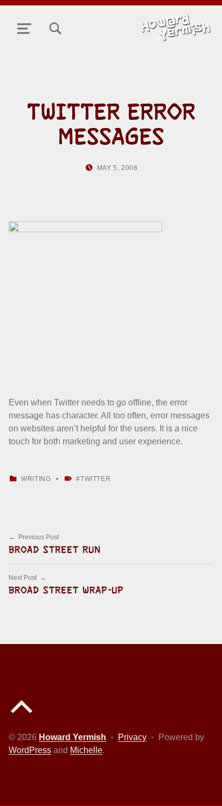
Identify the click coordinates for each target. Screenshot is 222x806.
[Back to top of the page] (21, 715)
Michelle (86, 750)
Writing (36, 479)
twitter (95, 479)
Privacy (132, 737)
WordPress (30, 750)
